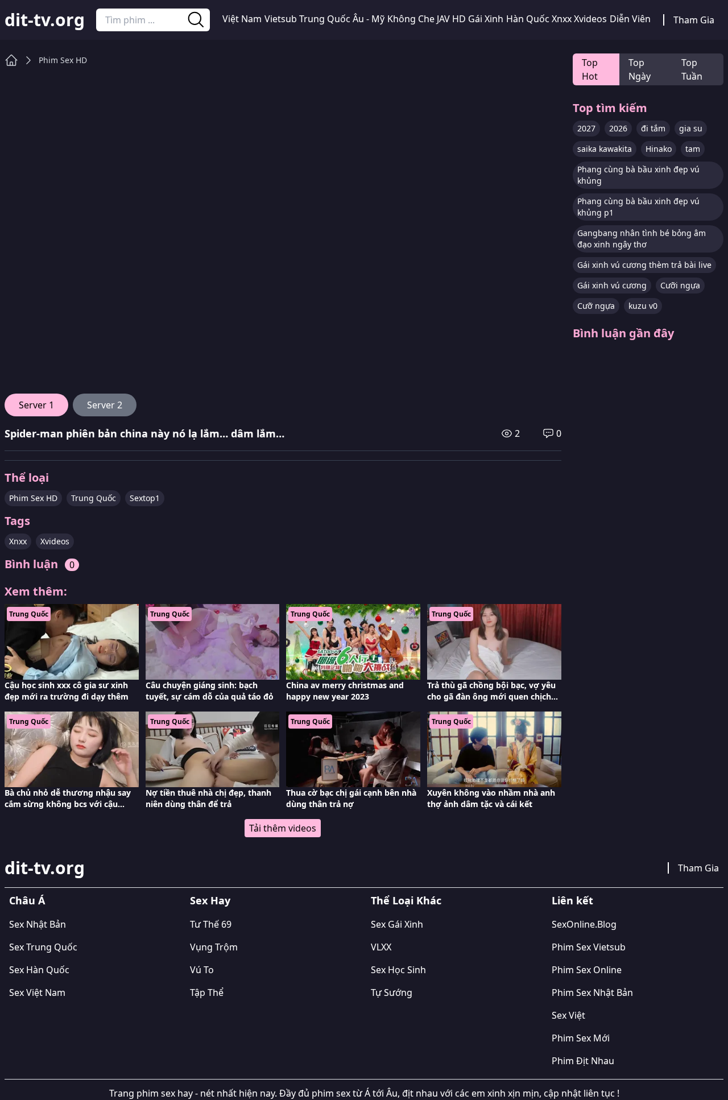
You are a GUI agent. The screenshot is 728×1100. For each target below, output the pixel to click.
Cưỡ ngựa (596, 305)
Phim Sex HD (63, 60)
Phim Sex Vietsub (589, 947)
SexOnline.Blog (584, 924)
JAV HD (451, 19)
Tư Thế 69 (210, 924)
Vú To (202, 969)
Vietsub (280, 19)
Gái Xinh (485, 19)
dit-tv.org (45, 20)
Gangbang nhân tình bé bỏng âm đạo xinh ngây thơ (641, 239)
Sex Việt (568, 1015)
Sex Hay (210, 900)
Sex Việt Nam (37, 992)
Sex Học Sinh (398, 969)
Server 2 (104, 405)
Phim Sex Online (587, 969)
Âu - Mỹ (368, 19)
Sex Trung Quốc (43, 947)
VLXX (381, 947)
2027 (586, 128)
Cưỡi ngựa (680, 285)
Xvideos (590, 19)
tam (692, 148)
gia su (690, 128)
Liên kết (572, 900)
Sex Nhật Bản (37, 924)
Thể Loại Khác (406, 900)
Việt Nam (242, 19)
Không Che (411, 19)
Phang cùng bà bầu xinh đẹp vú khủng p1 (638, 207)
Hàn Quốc (527, 19)
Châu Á (27, 900)
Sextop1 (145, 498)
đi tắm (653, 128)
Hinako (659, 148)
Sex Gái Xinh (397, 924)
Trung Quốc (324, 19)
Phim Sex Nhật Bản (592, 992)
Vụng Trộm (214, 947)
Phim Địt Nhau (583, 1060)
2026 (618, 128)
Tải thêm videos (282, 828)
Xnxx (562, 19)
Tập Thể (207, 992)
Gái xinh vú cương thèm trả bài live (644, 264)
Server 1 (36, 405)
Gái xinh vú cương (612, 285)
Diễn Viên (630, 19)
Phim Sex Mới (581, 1038)
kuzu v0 (642, 305)
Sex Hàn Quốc (39, 969)
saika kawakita (604, 148)
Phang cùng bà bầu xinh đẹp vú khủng (638, 175)
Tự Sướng (391, 992)
